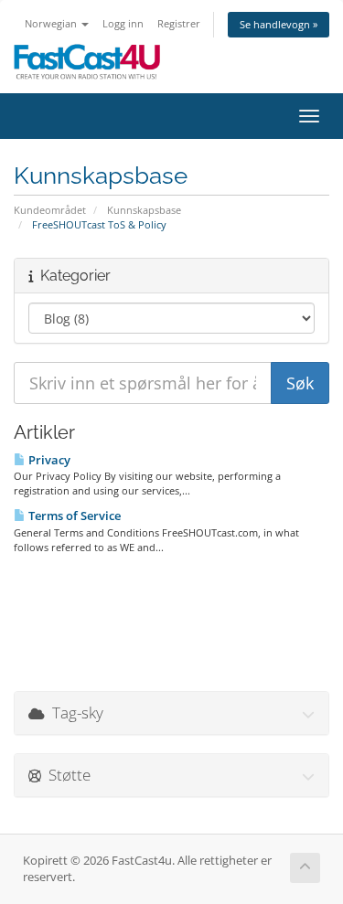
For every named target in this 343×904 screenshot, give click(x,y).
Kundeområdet (50, 210)
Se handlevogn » (278, 24)
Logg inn (123, 23)
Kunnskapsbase (144, 210)
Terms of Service (73, 515)
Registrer (178, 23)
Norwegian (52, 23)
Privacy (48, 460)
